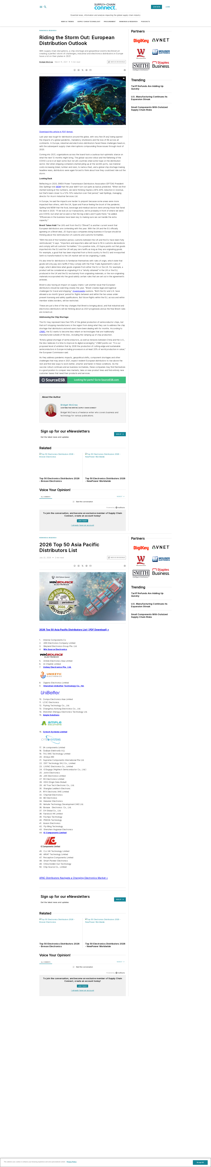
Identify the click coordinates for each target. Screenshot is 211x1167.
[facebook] (75, 70)
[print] (125, 70)
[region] (82, 502)
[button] (41, 7)
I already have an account (82, 525)
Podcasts (145, 21)
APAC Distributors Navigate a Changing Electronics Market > (73, 878)
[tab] (45, 496)
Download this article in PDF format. (56, 132)
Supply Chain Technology (88, 21)
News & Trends (67, 21)
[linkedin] (78, 70)
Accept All (200, 1162)
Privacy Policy (71, 1162)
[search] (45, 7)
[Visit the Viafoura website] (120, 507)
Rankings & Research (128, 21)
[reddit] (86, 70)
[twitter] (82, 70)
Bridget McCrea (46, 62)
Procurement (110, 21)
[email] (90, 70)
